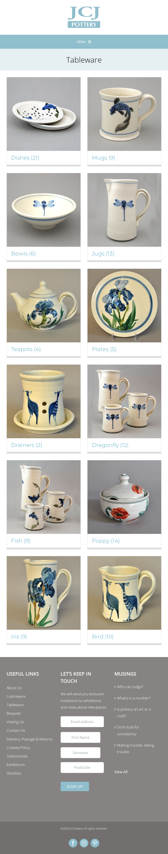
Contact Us (16, 730)
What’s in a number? (133, 697)
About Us (14, 687)
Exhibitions (16, 764)
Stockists (14, 773)
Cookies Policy (18, 747)
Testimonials (17, 756)
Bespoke (14, 713)
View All (121, 771)
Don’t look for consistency (128, 730)
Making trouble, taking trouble (135, 748)
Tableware (15, 704)
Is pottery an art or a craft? (134, 712)
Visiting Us (15, 721)
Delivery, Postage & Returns (29, 739)
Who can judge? (130, 686)
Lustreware (16, 696)
